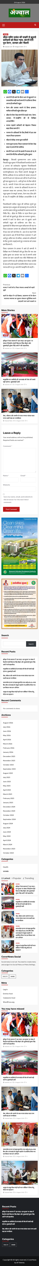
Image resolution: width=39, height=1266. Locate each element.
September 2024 (9, 819)
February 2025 (8, 798)
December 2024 (9, 807)
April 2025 (7, 790)
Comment (7, 446)
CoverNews (32, 1260)
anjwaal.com (8, 46)
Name (6, 475)
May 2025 (7, 786)
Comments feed (9, 998)
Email (23, 475)
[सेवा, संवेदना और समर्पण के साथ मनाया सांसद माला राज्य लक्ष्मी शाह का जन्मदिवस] (19, 401)
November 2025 (9, 760)
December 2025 (9, 756)
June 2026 (7, 731)
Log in (5, 989)
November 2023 (9, 849)
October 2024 (8, 815)
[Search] (35, 25)
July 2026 (6, 727)
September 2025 (9, 769)
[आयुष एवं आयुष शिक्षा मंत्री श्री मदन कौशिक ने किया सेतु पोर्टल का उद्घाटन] (7, 946)
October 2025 (8, 765)
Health (5, 867)
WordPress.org (8, 1002)
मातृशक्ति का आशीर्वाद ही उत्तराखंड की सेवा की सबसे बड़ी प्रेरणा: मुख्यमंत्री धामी (18, 670)
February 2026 (8, 748)
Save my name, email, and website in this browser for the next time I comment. (18, 499)
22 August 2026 (19, 1192)
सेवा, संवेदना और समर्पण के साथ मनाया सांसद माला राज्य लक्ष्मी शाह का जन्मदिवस (18, 677)
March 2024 (7, 844)
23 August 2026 (18, 348)
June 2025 (7, 781)
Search (5, 635)
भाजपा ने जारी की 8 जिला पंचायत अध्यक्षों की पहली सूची (19, 287)
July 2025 (6, 777)
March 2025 (7, 794)
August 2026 (8, 723)
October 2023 (8, 853)
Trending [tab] (29, 878)
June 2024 (7, 832)
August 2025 (8, 773)
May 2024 (7, 836)
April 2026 (7, 740)
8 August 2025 (19, 46)
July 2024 (6, 828)
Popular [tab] (17, 878)
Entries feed (8, 994)
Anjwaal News (9, 421)
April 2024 (7, 840)
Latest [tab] (6, 878)
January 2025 (8, 802)
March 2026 (7, 744)
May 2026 (7, 735)
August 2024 (8, 823)
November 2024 (9, 811)
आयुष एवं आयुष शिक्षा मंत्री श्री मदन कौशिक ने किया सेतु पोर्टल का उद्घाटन (18, 693)
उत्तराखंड (6, 34)
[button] (3, 25)
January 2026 (8, 752)
